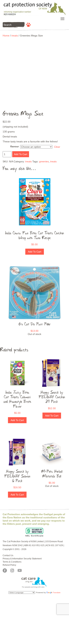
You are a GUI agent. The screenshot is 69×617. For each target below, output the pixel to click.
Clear (57, 146)
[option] (34, 66)
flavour (14, 146)
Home (6, 35)
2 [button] (32, 108)
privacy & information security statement (22, 558)
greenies (44, 161)
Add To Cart (20, 154)
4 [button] (42, 108)
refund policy (9, 565)
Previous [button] (8, 73)
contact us (8, 555)
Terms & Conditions (12, 562)
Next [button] (61, 73)
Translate (57, 592)
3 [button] (37, 108)
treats (15, 35)
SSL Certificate (34, 536)
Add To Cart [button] (34, 251)
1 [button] (26, 108)
